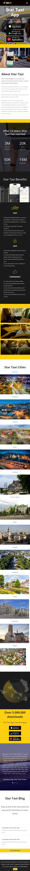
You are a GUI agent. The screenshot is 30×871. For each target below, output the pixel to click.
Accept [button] (15, 869)
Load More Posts (15, 852)
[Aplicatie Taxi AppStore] (15, 726)
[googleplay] (15, 33)
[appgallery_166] (15, 737)
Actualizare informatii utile (11, 830)
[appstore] (15, 26)
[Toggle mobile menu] (27, 3)
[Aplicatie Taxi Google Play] (15, 732)
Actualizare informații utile (11, 842)
